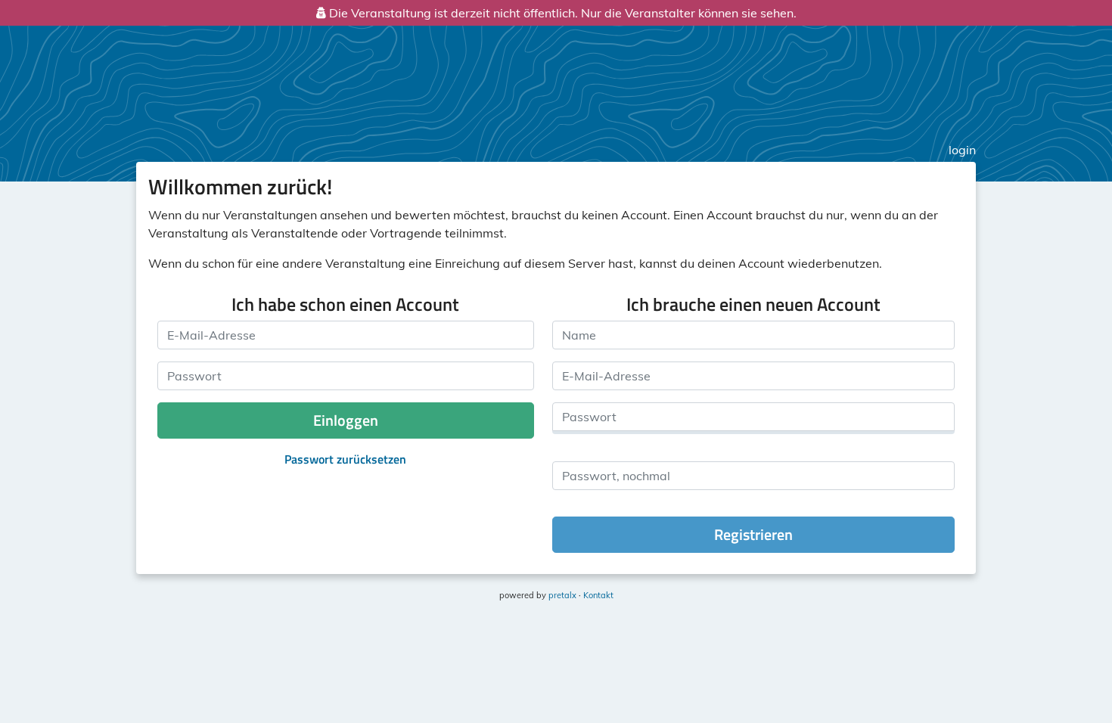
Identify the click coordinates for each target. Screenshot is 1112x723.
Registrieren (753, 534)
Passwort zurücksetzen (345, 459)
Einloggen (345, 420)
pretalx (562, 595)
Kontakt (598, 595)
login (962, 149)
